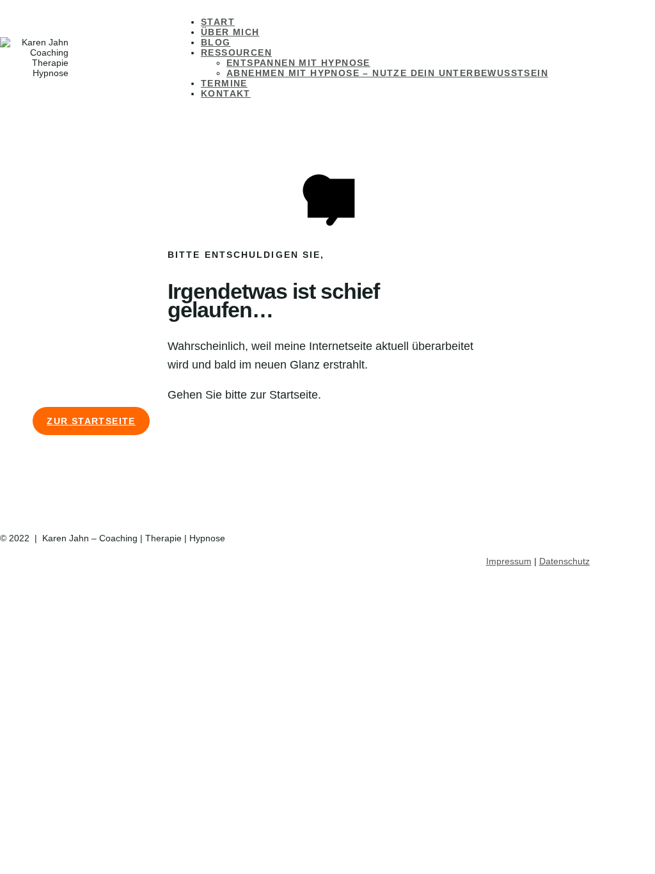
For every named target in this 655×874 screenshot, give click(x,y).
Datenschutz (564, 561)
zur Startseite (91, 421)
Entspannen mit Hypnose (298, 63)
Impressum (509, 561)
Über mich (230, 32)
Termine (224, 83)
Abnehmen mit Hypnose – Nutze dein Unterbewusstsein (387, 73)
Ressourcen (236, 52)
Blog (216, 42)
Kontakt (226, 93)
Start (218, 22)
